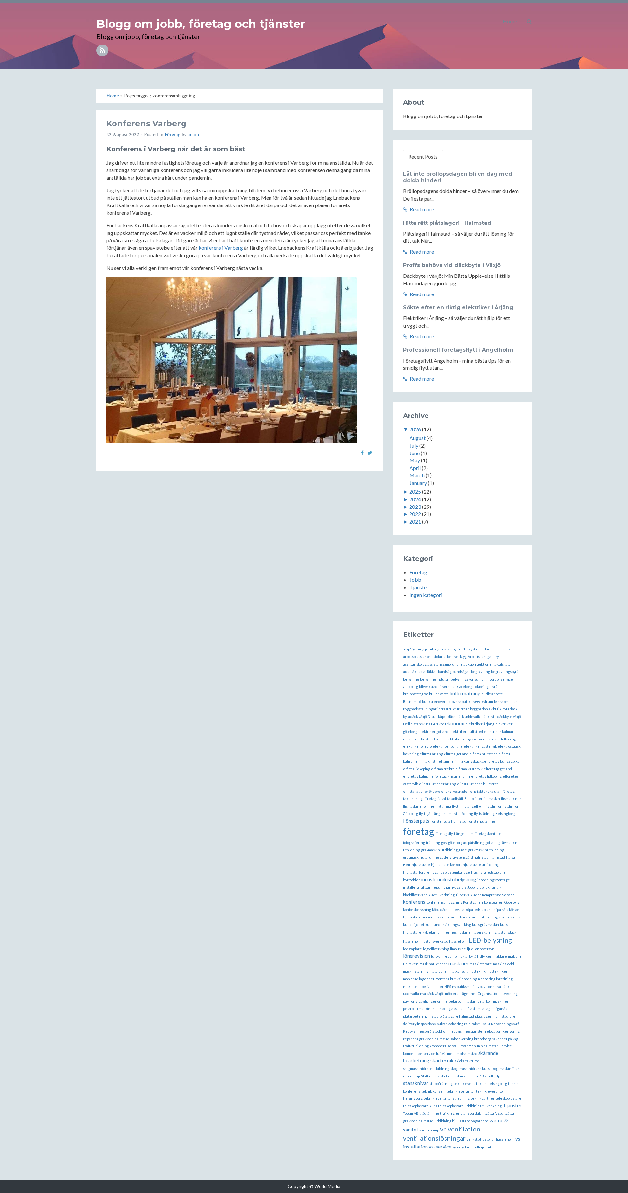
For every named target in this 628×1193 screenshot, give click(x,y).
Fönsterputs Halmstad (448, 821)
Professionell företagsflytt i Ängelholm (458, 350)
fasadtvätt (455, 798)
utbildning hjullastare (452, 1121)
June (415, 453)
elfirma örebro (442, 769)
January (418, 483)
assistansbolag (415, 664)
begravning (480, 671)
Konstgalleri (473, 902)
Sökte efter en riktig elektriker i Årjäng (458, 307)
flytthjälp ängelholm (435, 813)
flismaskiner (511, 798)
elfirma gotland (456, 754)
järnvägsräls (456, 887)
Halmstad (497, 857)
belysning (411, 679)
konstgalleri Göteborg (501, 902)
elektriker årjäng (479, 724)
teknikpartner (483, 1098)
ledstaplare (412, 949)
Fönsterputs (416, 821)
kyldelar (429, 932)
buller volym (439, 694)
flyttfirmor (494, 806)
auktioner (485, 664)
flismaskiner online (418, 806)
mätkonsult (458, 971)
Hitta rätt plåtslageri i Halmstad (447, 223)
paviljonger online (433, 1001)
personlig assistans (450, 1008)
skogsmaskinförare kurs (470, 1068)
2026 (415, 429)
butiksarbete (492, 694)
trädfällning (429, 1113)
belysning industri (435, 679)
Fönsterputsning (481, 821)
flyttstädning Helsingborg (494, 813)
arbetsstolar (433, 656)
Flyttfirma (443, 806)
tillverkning (492, 1106)
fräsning (433, 842)
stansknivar (415, 1083)
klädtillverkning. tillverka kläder (454, 895)
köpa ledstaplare (479, 909)
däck (452, 716)
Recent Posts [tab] (423, 156)
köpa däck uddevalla (448, 909)
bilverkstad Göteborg (455, 687)
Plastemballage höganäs (487, 1008)
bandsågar (461, 671)
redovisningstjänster (467, 1031)
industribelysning (457, 879)
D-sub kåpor (437, 716)
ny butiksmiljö (463, 986)
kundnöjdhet (413, 924)
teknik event (464, 1083)
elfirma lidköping (416, 769)
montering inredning (495, 979)
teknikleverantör (460, 1091)
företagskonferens (489, 833)
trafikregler (450, 1113)
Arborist (474, 656)
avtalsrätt (502, 664)
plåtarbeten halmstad (421, 1016)
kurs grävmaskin (485, 924)
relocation (493, 1031)
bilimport (488, 679)
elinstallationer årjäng (437, 784)
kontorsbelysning (417, 909)
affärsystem (470, 649)
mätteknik (477, 971)
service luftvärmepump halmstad (450, 1053)
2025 (415, 492)
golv (444, 842)
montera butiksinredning (456, 979)
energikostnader (455, 791)
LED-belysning (490, 940)
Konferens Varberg (146, 123)
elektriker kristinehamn (423, 739)
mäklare (500, 956)
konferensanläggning (444, 902)
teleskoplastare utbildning (459, 1106)
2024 (415, 499)
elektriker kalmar (499, 731)
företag (418, 831)
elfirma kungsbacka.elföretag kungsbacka (485, 761)
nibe (422, 986)
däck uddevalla (469, 716)
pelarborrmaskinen (493, 1001)
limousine (458, 949)
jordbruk (483, 887)
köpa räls (501, 909)
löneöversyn (484, 949)
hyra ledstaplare (492, 872)
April (415, 468)
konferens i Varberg (221, 247)
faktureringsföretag (419, 798)
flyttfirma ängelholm (468, 806)
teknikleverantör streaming (447, 1098)
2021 (415, 521)
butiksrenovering (436, 701)
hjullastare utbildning (481, 865)
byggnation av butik (485, 709)
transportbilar (472, 1113)
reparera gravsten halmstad (426, 1039)
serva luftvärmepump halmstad (472, 1046)
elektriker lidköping (499, 739)
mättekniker (497, 971)
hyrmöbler (411, 880)
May (415, 460)
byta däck (509, 709)
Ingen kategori (426, 595)
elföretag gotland (498, 769)
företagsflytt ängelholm (454, 833)
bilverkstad (428, 687)
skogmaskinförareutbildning (426, 1068)
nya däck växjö (431, 993)
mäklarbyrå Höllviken (475, 956)
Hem (407, 865)
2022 (415, 514)
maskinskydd (503, 964)
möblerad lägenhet (418, 979)
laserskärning (485, 932)
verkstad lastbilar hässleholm (491, 1139)
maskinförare (481, 964)
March (417, 475)
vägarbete (479, 1121)
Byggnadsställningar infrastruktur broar (436, 709)
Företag (172, 134)
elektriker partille (448, 746)
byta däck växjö (415, 716)
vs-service (440, 1146)
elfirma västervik (469, 769)
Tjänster (419, 587)
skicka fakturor (467, 1061)
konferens (414, 902)
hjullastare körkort (446, 865)
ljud (470, 949)
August (418, 438)
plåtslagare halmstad (457, 1016)
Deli (406, 724)
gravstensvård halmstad (469, 857)
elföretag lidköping (486, 776)
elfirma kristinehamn (432, 761)
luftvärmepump (444, 956)
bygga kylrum (482, 701)
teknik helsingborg (491, 1083)
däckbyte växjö (509, 716)
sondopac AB (474, 1076)
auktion (469, 664)
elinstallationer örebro (421, 791)
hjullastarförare (416, 872)
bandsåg (445, 671)
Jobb (415, 580)
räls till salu (480, 1024)
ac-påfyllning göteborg (421, 649)
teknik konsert (433, 1091)
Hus (474, 872)
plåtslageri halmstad (491, 1016)
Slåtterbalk (430, 1076)
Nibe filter (435, 986)
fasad (441, 798)
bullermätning (465, 693)
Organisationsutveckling (498, 993)
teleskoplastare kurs (420, 1106)
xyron (456, 1147)
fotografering (414, 842)
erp (473, 791)
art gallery (490, 656)
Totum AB (410, 1113)
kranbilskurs (509, 917)
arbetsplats (412, 656)
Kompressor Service (498, 895)
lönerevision (416, 956)
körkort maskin (434, 917)
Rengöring (511, 1031)
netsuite (410, 986)
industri (429, 879)
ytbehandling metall (478, 1147)
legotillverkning (436, 949)
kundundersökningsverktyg (448, 924)
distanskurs (420, 724)
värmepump (429, 1130)
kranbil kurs (457, 917)
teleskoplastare (508, 1098)
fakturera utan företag (496, 791)
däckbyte (489, 716)
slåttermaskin (451, 1076)
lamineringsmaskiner (454, 932)
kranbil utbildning (483, 917)
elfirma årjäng (431, 754)
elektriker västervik (480, 746)
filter (479, 798)
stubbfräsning (441, 1083)
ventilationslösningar (434, 1138)
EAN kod (437, 724)
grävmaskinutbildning (486, 850)
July (414, 445)
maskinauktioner (433, 964)
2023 (415, 507)
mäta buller (438, 971)
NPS (448, 986)
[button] (529, 21)
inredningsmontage (493, 880)
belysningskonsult (465, 679)
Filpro (469, 798)
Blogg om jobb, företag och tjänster (200, 24)
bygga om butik (506, 701)
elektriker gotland (433, 731)
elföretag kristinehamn (450, 776)
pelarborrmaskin (462, 1001)
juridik (496, 887)
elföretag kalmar (416, 776)
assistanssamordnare (444, 664)
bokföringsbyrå (485, 687)
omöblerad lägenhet (460, 993)
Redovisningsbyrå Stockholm (426, 1031)
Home (510, 21)
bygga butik (461, 701)
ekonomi (454, 723)
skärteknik (442, 1060)
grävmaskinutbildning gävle (425, 857)
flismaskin (492, 798)
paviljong (410, 1001)
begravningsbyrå (505, 671)
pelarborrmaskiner (418, 1008)
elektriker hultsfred (466, 731)
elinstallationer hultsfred (478, 784)
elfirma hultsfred (483, 754)
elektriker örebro (417, 746)
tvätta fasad (493, 1113)
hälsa (510, 857)
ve (443, 1129)
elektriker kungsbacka (463, 739)
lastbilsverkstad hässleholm (445, 941)
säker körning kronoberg (470, 1039)
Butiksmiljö (412, 701)
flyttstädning (462, 813)
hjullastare (421, 865)
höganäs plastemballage (450, 872)
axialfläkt (410, 671)
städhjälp (492, 1076)
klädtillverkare (415, 895)
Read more (421, 209)
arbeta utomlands (495, 649)
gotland (491, 842)
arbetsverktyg (455, 656)
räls (467, 1024)
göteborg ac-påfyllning (466, 842)
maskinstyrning (415, 971)
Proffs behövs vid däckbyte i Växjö (452, 265)
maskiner (458, 963)
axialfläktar (428, 671)
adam (193, 134)
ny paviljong (484, 986)
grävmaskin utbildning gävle (444, 850)
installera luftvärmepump (424, 887)
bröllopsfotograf (415, 694)
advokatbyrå (450, 649)
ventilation (464, 1129)
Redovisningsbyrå (505, 1024)
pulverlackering (450, 1024)
